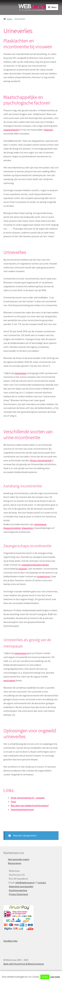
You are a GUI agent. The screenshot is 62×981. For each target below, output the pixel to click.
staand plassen (11, 129)
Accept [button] (45, 977)
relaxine (22, 568)
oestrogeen (9, 680)
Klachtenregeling (18, 890)
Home (9, 19)
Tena (13, 801)
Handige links (10, 940)
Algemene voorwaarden (21, 886)
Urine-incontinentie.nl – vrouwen (28, 797)
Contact (42, 882)
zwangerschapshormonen (35, 564)
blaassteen (27, 527)
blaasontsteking (12, 527)
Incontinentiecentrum (22, 809)
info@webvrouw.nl (24, 882)
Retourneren (14, 863)
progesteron (43, 576)
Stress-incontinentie (41, 460)
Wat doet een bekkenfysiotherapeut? (30, 805)
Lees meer (55, 976)
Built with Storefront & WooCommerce (23, 963)
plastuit (48, 129)
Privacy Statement (18, 894)
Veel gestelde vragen (18, 859)
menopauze (20, 373)
